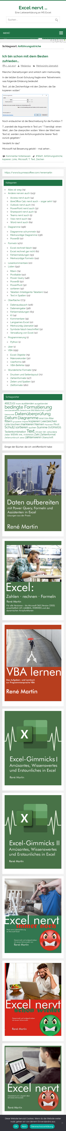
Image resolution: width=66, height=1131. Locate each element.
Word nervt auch (19, 222)
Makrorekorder (18, 358)
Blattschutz (40, 410)
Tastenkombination (15, 431)
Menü (6, 32)
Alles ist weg (14, 189)
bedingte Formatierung (28, 407)
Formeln (12, 243)
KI (11, 315)
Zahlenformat (48, 434)
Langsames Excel (19, 322)
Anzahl (18, 404)
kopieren (6, 159)
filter (51, 418)
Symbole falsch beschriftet (24, 329)
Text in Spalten (18, 295)
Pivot (56, 424)
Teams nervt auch (19, 215)
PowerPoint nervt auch (22, 208)
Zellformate (16, 385)
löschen (15, 424)
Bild (32, 410)
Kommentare (17, 318)
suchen (32, 427)
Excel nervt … (33, 7)
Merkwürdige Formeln (22, 258)
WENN (14, 434)
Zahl (37, 434)
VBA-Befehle (17, 365)
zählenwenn (33, 437)
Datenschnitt (9, 414)
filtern (13, 271)
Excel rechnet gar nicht (22, 251)
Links (14, 159)
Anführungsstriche (53, 156)
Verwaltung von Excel (21, 332)
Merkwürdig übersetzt (47, 66)
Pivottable (15, 274)
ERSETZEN (43, 418)
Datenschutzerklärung (42, 1126)
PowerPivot (16, 285)
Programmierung (17, 337)
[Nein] (62, 1122)
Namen (39, 424)
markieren (27, 424)
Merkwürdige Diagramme (23, 235)
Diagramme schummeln (23, 231)
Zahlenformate (18, 378)
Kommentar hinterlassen (18, 156)
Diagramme (14, 227)
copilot (48, 410)
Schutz (10, 427)
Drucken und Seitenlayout (24, 374)
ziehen (22, 438)
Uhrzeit (38, 432)
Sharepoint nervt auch (22, 211)
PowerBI (14, 238)
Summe (42, 427)
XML (21, 434)
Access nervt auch (20, 197)
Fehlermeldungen (19, 255)
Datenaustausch (18, 304)
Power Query (17, 278)
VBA (10, 350)
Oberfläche (14, 300)
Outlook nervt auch (20, 205)
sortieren (15, 288)
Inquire (25, 421)
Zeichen (40, 159)
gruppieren (17, 422)
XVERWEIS (28, 434)
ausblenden (27, 403)
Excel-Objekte (17, 354)
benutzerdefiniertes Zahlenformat (18, 410)
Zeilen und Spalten (20, 381)
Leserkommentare (18, 263)
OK (15, 1126)
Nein (24, 1126)
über (10, 346)
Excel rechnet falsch (21, 248)
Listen (11, 266)
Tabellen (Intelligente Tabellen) (26, 292)
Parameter (49, 425)
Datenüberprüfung (33, 413)
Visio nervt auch (18, 218)
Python (14, 342)
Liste (7, 424)
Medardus (26, 66)
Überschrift (47, 437)
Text (33, 159)
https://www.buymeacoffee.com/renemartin (28, 172)
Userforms (15, 362)
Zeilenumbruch (12, 437)
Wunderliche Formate (19, 370)
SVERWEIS (54, 427)
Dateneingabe (17, 308)
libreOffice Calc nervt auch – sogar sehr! (31, 201)
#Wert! (39, 156)
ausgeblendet (41, 403)
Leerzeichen (49, 421)
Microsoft (22, 159)
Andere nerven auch (19, 193)
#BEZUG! (10, 403)
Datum (11, 417)
